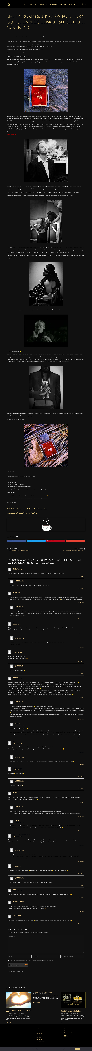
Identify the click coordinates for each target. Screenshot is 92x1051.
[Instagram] (85, 4)
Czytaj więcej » (9, 1022)
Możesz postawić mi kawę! (22, 512)
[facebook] (65, 1036)
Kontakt (72, 4)
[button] (79, 4)
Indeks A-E (39, 1033)
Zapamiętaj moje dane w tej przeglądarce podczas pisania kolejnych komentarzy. (31, 960)
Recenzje (42, 4)
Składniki (53, 4)
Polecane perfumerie (70, 1032)
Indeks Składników (40, 1041)
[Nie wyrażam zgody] (90, 1049)
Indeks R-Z (39, 1039)
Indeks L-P (39, 1037)
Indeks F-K (39, 1035)
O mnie (22, 4)
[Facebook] (82, 4)
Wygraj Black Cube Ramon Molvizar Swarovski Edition (71, 1011)
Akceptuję (77, 1048)
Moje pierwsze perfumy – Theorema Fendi (18, 1011)
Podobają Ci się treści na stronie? (27, 508)
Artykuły (31, 4)
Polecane (63, 4)
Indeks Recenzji (39, 1030)
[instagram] (67, 1036)
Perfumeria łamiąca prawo (42, 992)
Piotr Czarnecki (31, 36)
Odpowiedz (81, 576)
